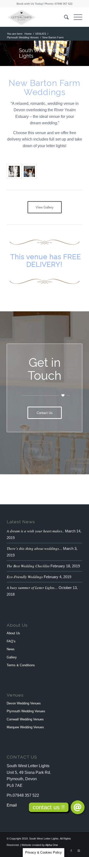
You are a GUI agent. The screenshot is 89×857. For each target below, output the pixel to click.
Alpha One (51, 844)
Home (28, 33)
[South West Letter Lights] (29, 171)
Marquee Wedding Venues (25, 727)
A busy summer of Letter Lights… (32, 587)
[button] (78, 807)
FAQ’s (11, 641)
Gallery (12, 657)
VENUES (40, 33)
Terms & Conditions (21, 665)
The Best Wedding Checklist (28, 565)
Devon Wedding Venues (24, 703)
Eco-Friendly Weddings (25, 576)
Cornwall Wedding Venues (25, 719)
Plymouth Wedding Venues (23, 37)
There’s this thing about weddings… (34, 548)
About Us (13, 633)
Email (12, 805)
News (11, 649)
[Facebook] (71, 850)
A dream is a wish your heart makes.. (35, 530)
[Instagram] (78, 850)
